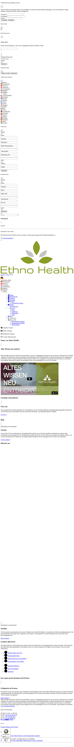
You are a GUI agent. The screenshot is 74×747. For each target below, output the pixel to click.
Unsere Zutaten (5, 439)
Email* (3, 18)
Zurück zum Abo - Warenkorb (9, 73)
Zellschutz (10, 671)
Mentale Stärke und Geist (15, 653)
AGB (13, 740)
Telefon (3, 163)
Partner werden (22, 735)
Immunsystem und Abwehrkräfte (17, 658)
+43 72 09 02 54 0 (10, 716)
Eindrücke (14, 311)
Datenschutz (19, 740)
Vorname (3, 139)
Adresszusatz (4, 151)
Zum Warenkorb (8, 238)
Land (2, 160)
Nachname (4, 142)
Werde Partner (16, 324)
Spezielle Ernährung (13, 666)
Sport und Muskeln (13, 668)
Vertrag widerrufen (37, 740)
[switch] (6, 740)
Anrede (3, 132)
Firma (2, 135)
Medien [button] (11, 305)
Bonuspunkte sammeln (18, 321)
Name (2, 190)
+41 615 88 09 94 (10, 718)
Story (13, 310)
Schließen (4, 20)
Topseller (12, 298)
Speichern (4, 64)
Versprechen (15, 303)
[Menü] (9, 729)
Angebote (12, 300)
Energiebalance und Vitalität (16, 661)
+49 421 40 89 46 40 (11, 715)
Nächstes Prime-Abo (7, 57)
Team (13, 315)
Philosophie (15, 313)
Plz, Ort (3, 202)
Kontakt (3, 727)
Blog (11, 316)
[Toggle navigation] (1, 240)
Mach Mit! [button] (13, 320)
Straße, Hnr (4, 193)
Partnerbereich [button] (13, 306)
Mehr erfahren (5, 638)
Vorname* (4, 14)
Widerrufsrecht (27, 740)
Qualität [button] (11, 301)
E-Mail (3, 167)
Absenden (11, 20)
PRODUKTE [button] (13, 296)
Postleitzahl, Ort (5, 155)
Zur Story (4, 414)
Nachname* (4, 16)
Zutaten (21, 303)
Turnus (3, 60)
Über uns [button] (12, 308)
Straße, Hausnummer (7, 146)
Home (11, 295)
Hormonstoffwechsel (13, 656)
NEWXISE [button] (12, 318)
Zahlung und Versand (12, 727)
